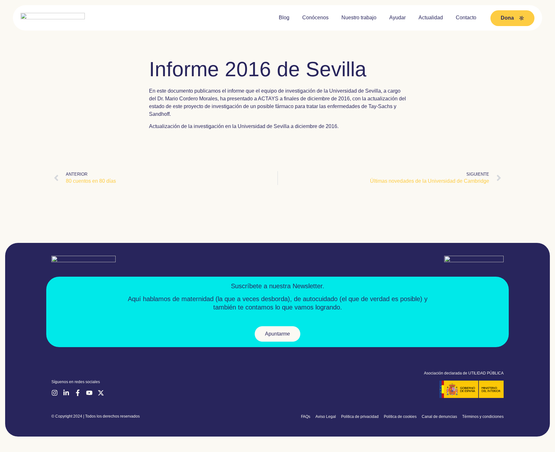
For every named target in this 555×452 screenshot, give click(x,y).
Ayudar (397, 17)
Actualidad (430, 17)
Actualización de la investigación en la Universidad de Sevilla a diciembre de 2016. (244, 126)
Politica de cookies (400, 416)
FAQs (305, 416)
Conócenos (315, 17)
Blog (284, 17)
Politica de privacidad (360, 416)
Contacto (466, 17)
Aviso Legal (325, 416)
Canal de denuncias (439, 416)
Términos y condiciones (483, 416)
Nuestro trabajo (358, 17)
